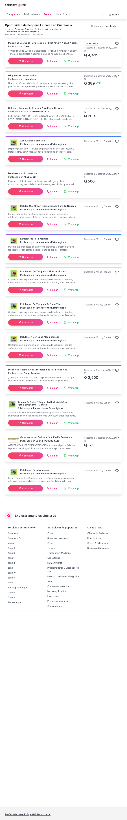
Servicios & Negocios (48, 29)
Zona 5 (11, 592)
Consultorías (53, 558)
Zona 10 (12, 572)
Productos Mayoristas (58, 601)
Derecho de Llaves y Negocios (63, 576)
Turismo (51, 548)
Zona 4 (11, 562)
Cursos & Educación (97, 543)
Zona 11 (11, 567)
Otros (50, 533)
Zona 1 (11, 558)
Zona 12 (11, 582)
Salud (50, 581)
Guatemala (13, 533)
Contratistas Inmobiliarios (59, 586)
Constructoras (54, 606)
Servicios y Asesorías (58, 538)
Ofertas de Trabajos (97, 533)
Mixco (11, 543)
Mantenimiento (54, 562)
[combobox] (105, 26)
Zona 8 (11, 597)
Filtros (115, 14)
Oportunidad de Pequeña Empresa (22, 31)
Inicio (7, 29)
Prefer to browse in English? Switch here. (27, 814)
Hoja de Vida (94, 538)
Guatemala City (15, 538)
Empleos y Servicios (24, 29)
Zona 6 (11, 548)
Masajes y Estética (56, 591)
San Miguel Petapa (17, 587)
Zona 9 (11, 553)
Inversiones (53, 596)
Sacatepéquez (15, 602)
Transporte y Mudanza (59, 553)
